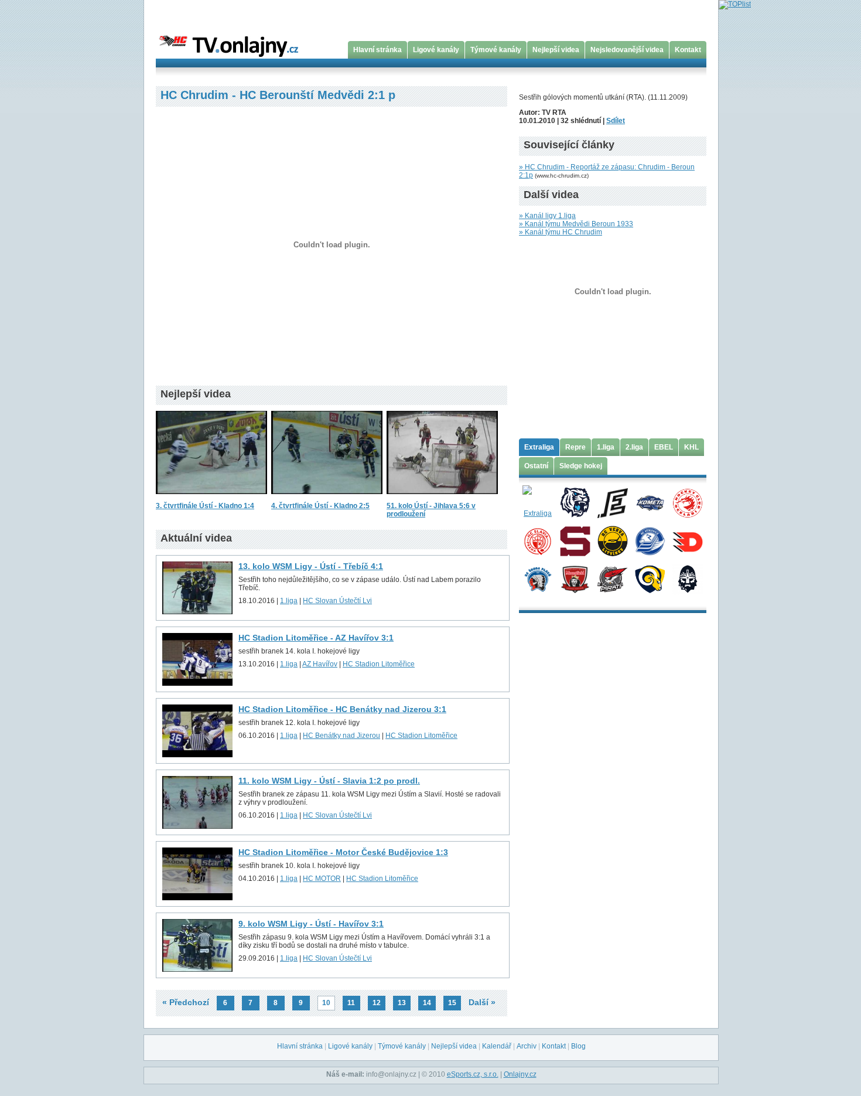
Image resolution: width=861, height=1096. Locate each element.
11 (351, 1003)
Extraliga (539, 447)
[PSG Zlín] (650, 578)
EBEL (663, 447)
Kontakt (688, 50)
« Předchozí (185, 1002)
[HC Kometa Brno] (650, 502)
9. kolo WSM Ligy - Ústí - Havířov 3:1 (311, 923)
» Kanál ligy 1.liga (547, 216)
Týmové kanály (495, 50)
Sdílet (615, 121)
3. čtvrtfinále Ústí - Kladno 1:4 (205, 506)
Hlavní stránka (377, 50)
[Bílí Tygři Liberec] (575, 502)
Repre (575, 447)
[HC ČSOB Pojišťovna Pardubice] (687, 540)
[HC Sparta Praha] (575, 540)
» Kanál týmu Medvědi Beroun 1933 (576, 224)
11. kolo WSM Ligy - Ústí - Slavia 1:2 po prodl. (329, 780)
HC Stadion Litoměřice (379, 664)
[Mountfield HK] (575, 578)
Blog (578, 1046)
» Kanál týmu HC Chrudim (560, 232)
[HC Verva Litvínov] (612, 540)
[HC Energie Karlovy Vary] (612, 502)
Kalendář (496, 1046)
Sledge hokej (580, 466)
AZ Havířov (319, 664)
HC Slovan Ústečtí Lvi (337, 601)
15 (452, 1003)
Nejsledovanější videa (627, 50)
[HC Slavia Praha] (537, 540)
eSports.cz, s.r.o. (472, 1074)
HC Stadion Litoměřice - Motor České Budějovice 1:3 (343, 852)
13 (402, 1003)
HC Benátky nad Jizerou (341, 735)
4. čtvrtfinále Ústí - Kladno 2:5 (320, 506)
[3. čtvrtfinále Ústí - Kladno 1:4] (211, 497)
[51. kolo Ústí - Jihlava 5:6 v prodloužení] (442, 497)
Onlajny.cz (520, 1074)
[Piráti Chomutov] (612, 578)
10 (326, 1003)
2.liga (634, 447)
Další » (482, 1002)
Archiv (527, 1046)
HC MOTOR (322, 878)
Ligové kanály (436, 50)
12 (377, 1003)
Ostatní (536, 466)
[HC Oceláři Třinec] (687, 502)
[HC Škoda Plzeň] (537, 578)
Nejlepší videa (555, 50)
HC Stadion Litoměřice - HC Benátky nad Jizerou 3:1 (342, 709)
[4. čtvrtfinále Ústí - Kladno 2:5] (326, 497)
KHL (691, 447)
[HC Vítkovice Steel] (650, 540)
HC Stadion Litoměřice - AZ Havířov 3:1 (316, 637)
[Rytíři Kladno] (687, 578)
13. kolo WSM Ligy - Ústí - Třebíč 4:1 (310, 566)
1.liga (289, 601)
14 (427, 1003)
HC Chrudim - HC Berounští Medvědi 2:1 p (277, 95)
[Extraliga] (537, 502)
